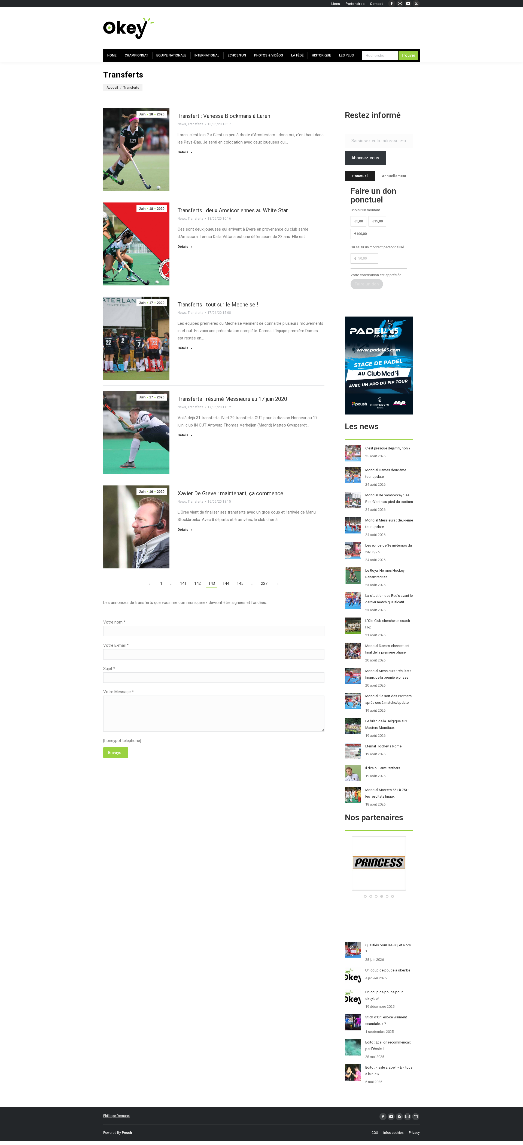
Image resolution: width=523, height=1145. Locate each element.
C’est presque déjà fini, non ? (388, 448)
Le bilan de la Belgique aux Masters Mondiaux (386, 724)
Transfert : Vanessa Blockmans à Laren (224, 116)
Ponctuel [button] (360, 176)
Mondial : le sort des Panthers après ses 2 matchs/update (388, 699)
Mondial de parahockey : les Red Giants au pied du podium (389, 498)
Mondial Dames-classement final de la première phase (387, 649)
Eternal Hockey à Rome (383, 746)
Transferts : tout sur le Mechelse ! (218, 304)
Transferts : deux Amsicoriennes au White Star (233, 210)
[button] (365, 896)
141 (183, 583)
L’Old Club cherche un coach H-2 (387, 624)
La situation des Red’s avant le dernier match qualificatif (389, 599)
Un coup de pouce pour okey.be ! (384, 995)
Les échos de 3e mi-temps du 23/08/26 (388, 548)
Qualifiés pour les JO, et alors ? (388, 948)
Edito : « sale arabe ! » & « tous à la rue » (388, 1070)
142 (197, 583)
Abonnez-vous (365, 157)
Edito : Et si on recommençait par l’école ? (388, 1045)
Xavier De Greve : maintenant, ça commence (230, 493)
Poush (127, 1133)
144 (226, 583)
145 (240, 583)
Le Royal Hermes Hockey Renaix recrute (385, 573)
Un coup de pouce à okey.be (387, 970)
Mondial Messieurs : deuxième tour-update (389, 523)
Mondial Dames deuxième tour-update (385, 473)
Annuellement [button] (394, 176)
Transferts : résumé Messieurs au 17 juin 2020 (232, 399)
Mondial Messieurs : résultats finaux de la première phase (388, 674)
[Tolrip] (380, 889)
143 (211, 583)
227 (264, 583)
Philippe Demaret (116, 1116)
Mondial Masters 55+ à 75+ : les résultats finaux (387, 793)
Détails (183, 152)
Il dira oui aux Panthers (382, 768)
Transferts (195, 124)
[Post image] (353, 453)
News (182, 124)
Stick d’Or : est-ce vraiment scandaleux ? (386, 1020)
